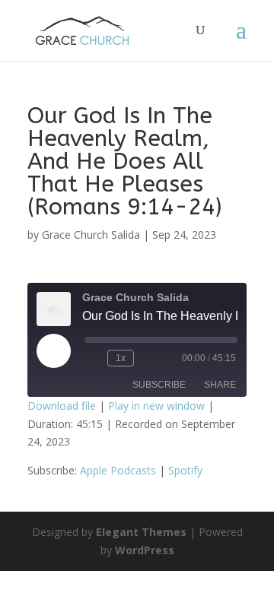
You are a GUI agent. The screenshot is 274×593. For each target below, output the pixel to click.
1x (121, 358)
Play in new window (156, 405)
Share (220, 384)
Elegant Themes (141, 532)
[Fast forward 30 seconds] (148, 358)
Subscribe (159, 384)
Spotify (185, 470)
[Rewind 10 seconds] (92, 358)
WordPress (144, 550)
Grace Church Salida (91, 234)
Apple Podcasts (118, 470)
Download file (61, 405)
